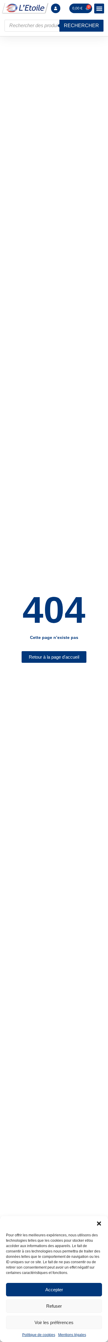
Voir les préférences (54, 1322)
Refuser (54, 1306)
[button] (99, 1224)
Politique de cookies (38, 1335)
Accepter (54, 1289)
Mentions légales (72, 1335)
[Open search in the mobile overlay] (54, 26)
